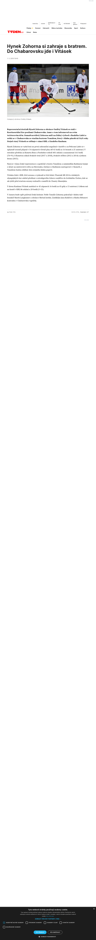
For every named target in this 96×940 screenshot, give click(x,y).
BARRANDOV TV (51, 23)
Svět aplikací (75, 23)
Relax (35, 32)
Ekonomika (68, 28)
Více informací (50, 916)
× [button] (94, 909)
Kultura (82, 28)
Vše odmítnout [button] (55, 932)
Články (29, 28)
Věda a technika (56, 28)
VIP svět (59, 23)
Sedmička (35, 23)
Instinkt (43, 23)
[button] (48, 919)
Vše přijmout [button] (40, 932)
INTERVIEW (67, 23)
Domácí (37, 28)
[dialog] (48, 923)
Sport (76, 28)
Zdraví (29, 32)
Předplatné (83, 23)
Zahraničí (46, 28)
